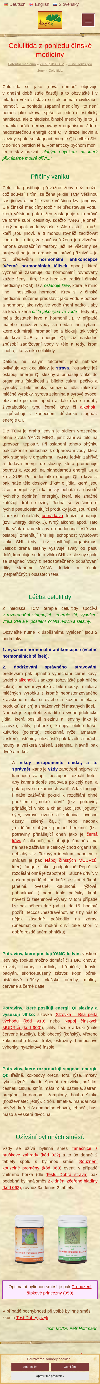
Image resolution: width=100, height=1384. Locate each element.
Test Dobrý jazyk (32, 1317)
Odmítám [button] (70, 1367)
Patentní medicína (22, 64)
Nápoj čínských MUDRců (70, 860)
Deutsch (17, 4)
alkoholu (88, 407)
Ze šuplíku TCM (52, 64)
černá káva (52, 515)
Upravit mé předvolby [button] (50, 1376)
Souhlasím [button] (30, 1367)
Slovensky (69, 4)
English (42, 4)
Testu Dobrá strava (66, 1174)
